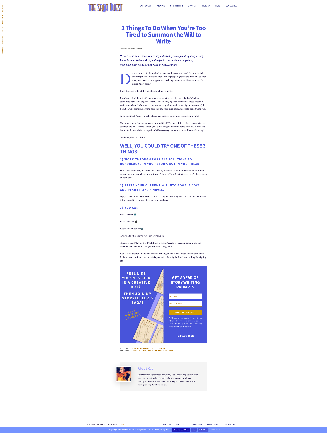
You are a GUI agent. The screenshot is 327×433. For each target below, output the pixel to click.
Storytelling (143, 348)
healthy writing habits (153, 351)
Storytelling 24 (157, 348)
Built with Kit (185, 336)
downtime (137, 351)
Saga (133, 348)
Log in (123, 424)
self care (169, 351)
